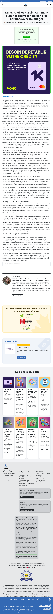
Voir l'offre (19, 357)
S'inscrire (50, 1)
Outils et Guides (40, 477)
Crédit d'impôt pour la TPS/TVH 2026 (32, 392)
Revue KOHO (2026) (8, 390)
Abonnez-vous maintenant (27, 510)
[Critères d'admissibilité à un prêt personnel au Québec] (8, 422)
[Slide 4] (30, 361)
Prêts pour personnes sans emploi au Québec (32, 432)
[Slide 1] (23, 361)
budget (28, 10)
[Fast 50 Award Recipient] (26, 316)
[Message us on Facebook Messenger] (3, 481)
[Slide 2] (25, 361)
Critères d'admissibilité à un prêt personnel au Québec (8, 433)
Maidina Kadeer (29, 22)
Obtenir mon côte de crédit (27, 496)
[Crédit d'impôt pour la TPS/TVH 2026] (32, 382)
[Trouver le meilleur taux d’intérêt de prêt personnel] (20, 382)
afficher (11, 96)
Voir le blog (39, 475)
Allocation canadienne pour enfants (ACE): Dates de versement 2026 (20, 434)
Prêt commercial (23, 482)
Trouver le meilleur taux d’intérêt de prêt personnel (20, 393)
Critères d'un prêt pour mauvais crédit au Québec (45, 393)
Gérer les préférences (45, 605)
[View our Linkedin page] (8, 481)
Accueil (24, 10)
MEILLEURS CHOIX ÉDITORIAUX (12, 264)
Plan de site (39, 482)
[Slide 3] (28, 361)
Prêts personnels (23, 475)
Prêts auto (21, 478)
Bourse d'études (40, 478)
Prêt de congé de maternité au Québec (45, 432)
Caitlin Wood (14, 22)
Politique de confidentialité (37, 563)
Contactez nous (6, 478)
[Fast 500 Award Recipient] (26, 327)
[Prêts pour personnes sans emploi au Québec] (32, 422)
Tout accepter (47, 608)
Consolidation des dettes (25, 477)
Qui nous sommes (40, 480)
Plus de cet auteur (17, 296)
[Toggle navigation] (2, 4)
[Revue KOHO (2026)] (8, 382)
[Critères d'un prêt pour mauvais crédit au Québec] (44, 382)
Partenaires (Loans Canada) (43, 473)
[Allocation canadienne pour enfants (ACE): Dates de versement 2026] (20, 422)
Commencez (26, 36)
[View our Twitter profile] (5, 481)
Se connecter (43, 1)
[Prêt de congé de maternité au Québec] (44, 422)
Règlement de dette (24, 480)
